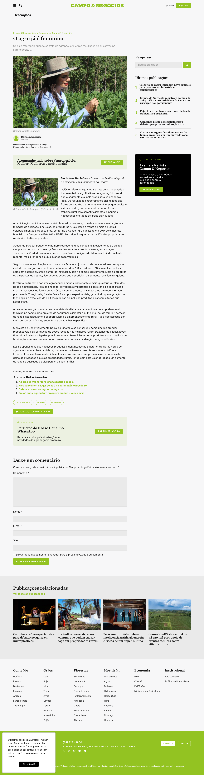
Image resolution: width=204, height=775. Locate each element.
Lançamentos (20, 700)
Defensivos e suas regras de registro (41, 389)
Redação (24, 140)
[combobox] (158, 65)
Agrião (107, 681)
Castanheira (80, 715)
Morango (109, 715)
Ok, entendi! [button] (29, 764)
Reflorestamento (82, 695)
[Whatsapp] (64, 751)
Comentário (21, 473)
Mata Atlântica (81, 710)
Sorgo (46, 705)
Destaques (22, 15)
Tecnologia (19, 705)
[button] (14, 6)
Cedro (77, 705)
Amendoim (49, 715)
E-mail (17, 526)
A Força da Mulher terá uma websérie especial (46, 381)
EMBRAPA (139, 686)
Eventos (17, 681)
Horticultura (110, 695)
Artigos (17, 695)
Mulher (41, 402)
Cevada (47, 700)
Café (45, 676)
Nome (17, 511)
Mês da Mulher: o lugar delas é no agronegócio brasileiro (53, 385)
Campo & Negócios (31, 137)
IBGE (136, 676)
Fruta (106, 700)
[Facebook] (74, 751)
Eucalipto (79, 686)
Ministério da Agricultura (147, 691)
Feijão (46, 720)
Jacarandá (79, 681)
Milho (46, 686)
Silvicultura (79, 676)
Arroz (46, 695)
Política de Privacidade (177, 681)
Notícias (17, 676)
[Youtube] (79, 751)
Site (15, 540)
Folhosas (108, 686)
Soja (45, 681)
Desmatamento (82, 691)
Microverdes (110, 676)
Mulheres (56, 402)
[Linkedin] (84, 751)
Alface (107, 710)
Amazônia (79, 700)
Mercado (17, 691)
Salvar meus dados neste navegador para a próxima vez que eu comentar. (60, 554)
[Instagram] (69, 751)
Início (16, 33)
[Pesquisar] (187, 65)
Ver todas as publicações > (29, 593)
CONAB (138, 681)
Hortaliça (109, 720)
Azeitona (108, 705)
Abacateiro (79, 720)
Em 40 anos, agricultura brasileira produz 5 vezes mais (51, 393)
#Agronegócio (23, 402)
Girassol (47, 710)
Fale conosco (172, 676)
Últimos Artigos (28, 33)
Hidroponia (110, 691)
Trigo (46, 691)
